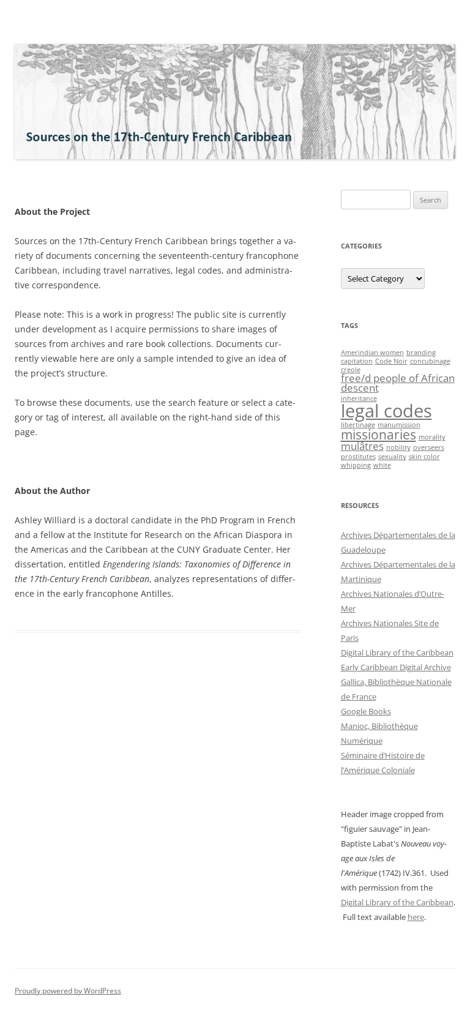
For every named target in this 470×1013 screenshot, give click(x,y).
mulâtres (362, 446)
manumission (399, 425)
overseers (428, 447)
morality (432, 437)
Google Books (366, 711)
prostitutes (358, 456)
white (382, 465)
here (416, 916)
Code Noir (391, 361)
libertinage (358, 425)
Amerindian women (372, 352)
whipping (356, 465)
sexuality (392, 456)
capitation (357, 361)
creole (350, 369)
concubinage (430, 361)
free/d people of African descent (398, 383)
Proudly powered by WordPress (68, 990)
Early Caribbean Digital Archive (396, 667)
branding (421, 352)
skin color (424, 456)
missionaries (378, 434)
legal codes (386, 410)
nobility (398, 447)
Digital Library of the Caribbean (397, 652)
